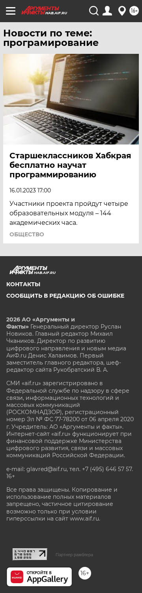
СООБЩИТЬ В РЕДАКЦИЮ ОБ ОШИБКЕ (65, 295)
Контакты (23, 284)
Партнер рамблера (74, 554)
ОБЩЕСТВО (26, 234)
